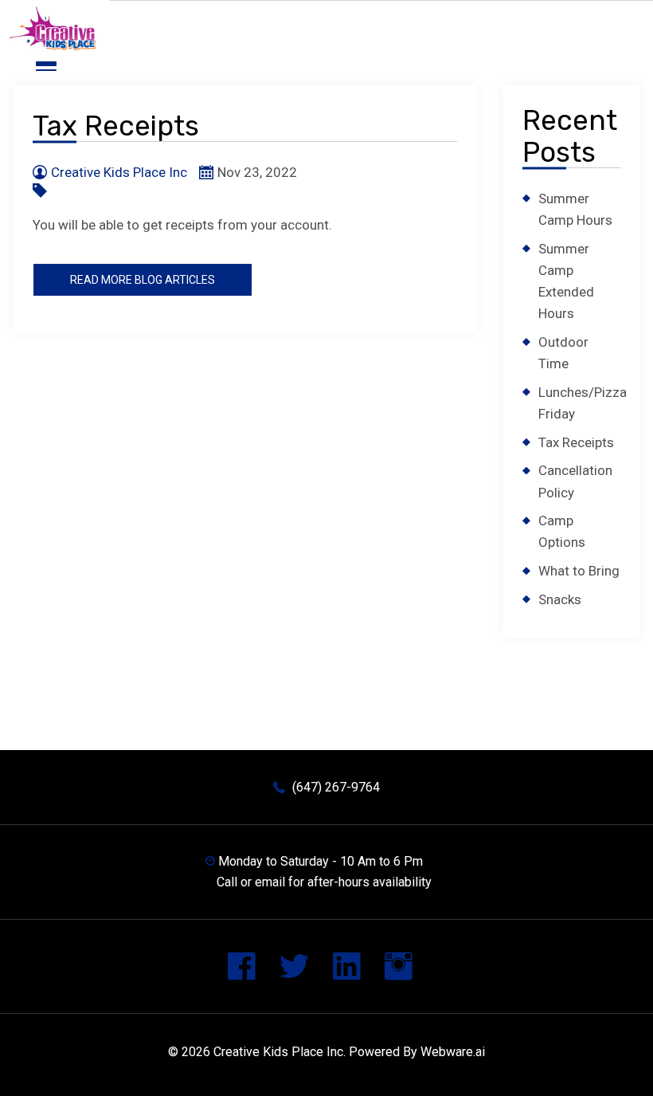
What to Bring (579, 571)
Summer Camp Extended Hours (566, 281)
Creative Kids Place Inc (278, 1051)
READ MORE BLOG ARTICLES (142, 279)
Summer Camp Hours (575, 209)
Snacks (559, 599)
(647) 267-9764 (336, 787)
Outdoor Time (563, 352)
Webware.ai (452, 1051)
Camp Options (561, 531)
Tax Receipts (576, 442)
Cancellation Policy (575, 481)
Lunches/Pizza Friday (582, 403)
